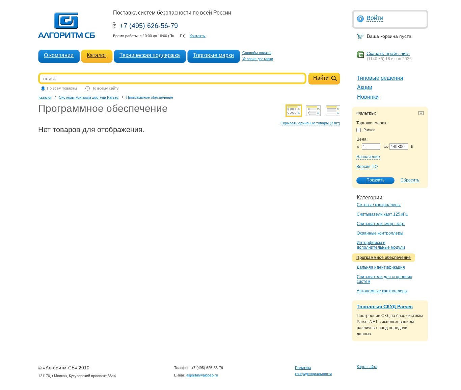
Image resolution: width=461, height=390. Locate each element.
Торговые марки (213, 55)
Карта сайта (367, 367)
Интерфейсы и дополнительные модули (381, 245)
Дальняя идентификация (381, 267)
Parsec (369, 130)
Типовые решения (380, 78)
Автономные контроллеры (382, 291)
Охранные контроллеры (380, 233)
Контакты (198, 36)
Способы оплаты (256, 53)
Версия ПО (367, 166)
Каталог (96, 55)
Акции (364, 87)
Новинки (368, 97)
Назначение (368, 156)
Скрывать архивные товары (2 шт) (310, 123)
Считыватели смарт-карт (381, 223)
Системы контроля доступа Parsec (89, 97)
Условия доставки (257, 59)
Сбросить (410, 180)
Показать (375, 180)
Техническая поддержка (149, 55)
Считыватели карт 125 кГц (382, 214)
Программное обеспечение (383, 257)
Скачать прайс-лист (388, 53)
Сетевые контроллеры (379, 204)
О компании (59, 55)
